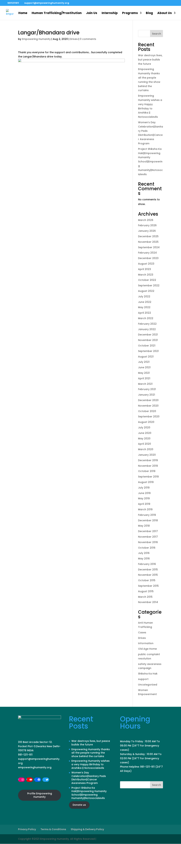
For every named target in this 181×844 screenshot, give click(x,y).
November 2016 (148, 542)
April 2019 (144, 504)
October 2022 (147, 280)
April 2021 (144, 378)
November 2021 (148, 340)
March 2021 (145, 384)
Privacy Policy (27, 829)
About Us (164, 13)
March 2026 (145, 220)
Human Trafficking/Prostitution (57, 13)
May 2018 (144, 526)
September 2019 (148, 476)
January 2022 (147, 329)
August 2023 (146, 263)
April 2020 (144, 444)
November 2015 (148, 575)
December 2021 (148, 334)
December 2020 (148, 400)
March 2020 (145, 449)
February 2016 (147, 564)
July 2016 (144, 553)
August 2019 (146, 482)
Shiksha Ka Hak (147, 673)
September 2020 (148, 416)
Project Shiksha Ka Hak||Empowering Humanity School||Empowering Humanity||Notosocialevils (150, 161)
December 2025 (148, 236)
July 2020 (144, 427)
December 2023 (148, 258)
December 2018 (148, 520)
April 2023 (144, 269)
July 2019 (144, 487)
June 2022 (144, 302)
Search (156, 33)
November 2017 (148, 536)
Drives (74, 39)
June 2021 (144, 367)
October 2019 (146, 471)
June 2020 (144, 433)
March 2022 (145, 318)
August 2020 (146, 422)
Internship (110, 13)
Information (145, 643)
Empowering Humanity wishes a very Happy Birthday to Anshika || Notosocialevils (90, 764)
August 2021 (146, 356)
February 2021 (147, 389)
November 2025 (148, 242)
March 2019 (145, 509)
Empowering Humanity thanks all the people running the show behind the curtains (90, 753)
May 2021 (144, 373)
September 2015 (148, 586)
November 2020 (148, 405)
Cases (142, 632)
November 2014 (148, 602)
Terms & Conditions (53, 829)
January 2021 (146, 394)
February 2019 (147, 515)
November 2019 (148, 466)
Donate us (79, 805)
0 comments (88, 39)
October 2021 (146, 345)
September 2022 (148, 285)
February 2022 (147, 324)
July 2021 (144, 362)
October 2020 (147, 411)
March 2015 (145, 597)
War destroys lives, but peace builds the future (150, 60)
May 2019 (144, 498)
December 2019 (148, 460)
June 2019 (144, 493)
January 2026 (147, 231)
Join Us (91, 13)
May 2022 (144, 307)
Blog (149, 13)
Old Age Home (147, 649)
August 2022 (146, 291)
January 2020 (147, 455)
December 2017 (148, 531)
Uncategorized (147, 684)
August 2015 (146, 591)
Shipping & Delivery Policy (87, 829)
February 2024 (147, 252)
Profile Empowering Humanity (39, 795)
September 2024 (149, 247)
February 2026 (147, 225)
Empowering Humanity (36, 39)
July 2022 (144, 296)
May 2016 (144, 558)
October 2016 (146, 547)
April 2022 (144, 313)
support (143, 679)
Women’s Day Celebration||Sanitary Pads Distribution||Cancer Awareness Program (88, 778)
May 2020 (144, 438)
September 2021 (148, 351)
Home (22, 13)
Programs (130, 13)
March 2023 (145, 274)
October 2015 (146, 580)
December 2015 (148, 569)
